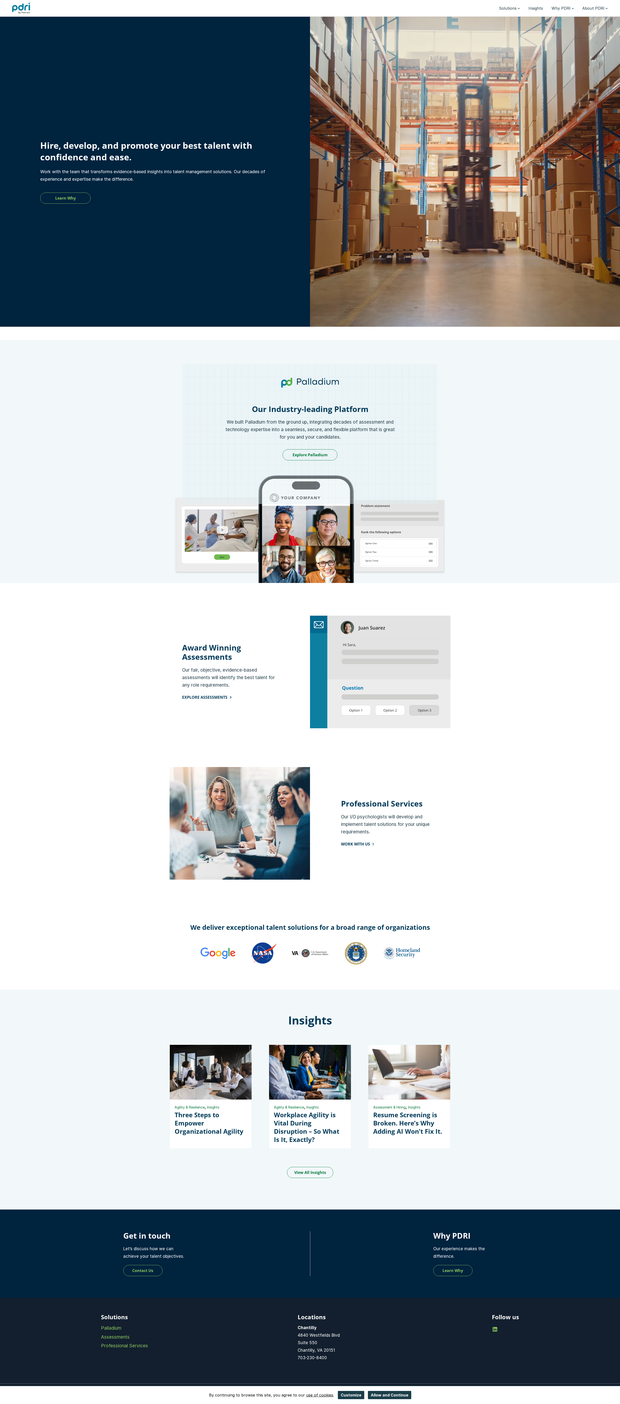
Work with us (355, 844)
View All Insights (310, 1172)
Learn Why (65, 198)
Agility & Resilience (190, 1107)
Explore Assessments (204, 697)
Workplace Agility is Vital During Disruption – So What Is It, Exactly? (306, 1127)
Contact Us (142, 1270)
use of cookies (319, 1395)
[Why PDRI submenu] (573, 8)
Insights (213, 1107)
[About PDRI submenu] (606, 8)
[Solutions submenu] (519, 8)
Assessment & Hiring (389, 1107)
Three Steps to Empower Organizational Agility (209, 1123)
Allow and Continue (389, 1395)
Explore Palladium (310, 455)
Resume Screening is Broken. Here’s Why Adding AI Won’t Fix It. (407, 1123)
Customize (351, 1395)
